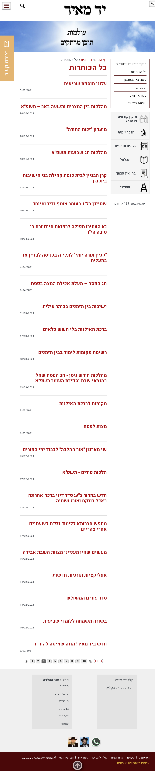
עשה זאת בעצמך (134, 79)
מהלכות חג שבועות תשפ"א (79, 152)
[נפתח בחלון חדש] (96, 742)
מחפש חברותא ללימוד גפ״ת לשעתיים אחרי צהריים (68, 526)
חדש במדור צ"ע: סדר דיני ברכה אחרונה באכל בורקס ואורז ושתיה (67, 498)
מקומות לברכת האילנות (83, 403)
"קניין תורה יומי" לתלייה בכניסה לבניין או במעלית (65, 258)
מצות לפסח (95, 426)
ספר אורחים (137, 95)
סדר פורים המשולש (86, 598)
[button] (23, 6)
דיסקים (63, 716)
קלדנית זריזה (124, 680)
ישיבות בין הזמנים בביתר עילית (75, 306)
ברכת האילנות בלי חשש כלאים (75, 329)
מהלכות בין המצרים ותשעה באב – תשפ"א (64, 106)
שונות (65, 723)
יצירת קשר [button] (6, 63)
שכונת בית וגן (137, 103)
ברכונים (63, 708)
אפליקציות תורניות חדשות (80, 575)
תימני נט (140, 87)
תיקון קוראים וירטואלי (131, 64)
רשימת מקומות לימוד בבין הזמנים (72, 352)
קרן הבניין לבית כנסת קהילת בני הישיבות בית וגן (65, 178)
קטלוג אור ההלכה (56, 680)
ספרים (64, 686)
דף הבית (101, 59)
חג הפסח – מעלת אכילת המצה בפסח (69, 283)
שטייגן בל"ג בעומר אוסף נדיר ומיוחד (70, 203)
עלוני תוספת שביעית (85, 83)
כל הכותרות (88, 67)
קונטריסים (61, 693)
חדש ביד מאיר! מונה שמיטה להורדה (70, 644)
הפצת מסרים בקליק (119, 687)
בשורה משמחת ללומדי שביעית (75, 621)
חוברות (64, 701)
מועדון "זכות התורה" (86, 129)
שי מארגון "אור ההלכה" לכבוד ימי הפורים (65, 449)
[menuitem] (130, 64)
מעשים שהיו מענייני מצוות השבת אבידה (65, 552)
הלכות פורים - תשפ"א (84, 472)
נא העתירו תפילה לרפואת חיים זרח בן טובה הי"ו (68, 229)
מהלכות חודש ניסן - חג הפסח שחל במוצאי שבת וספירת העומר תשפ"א (71, 378)
